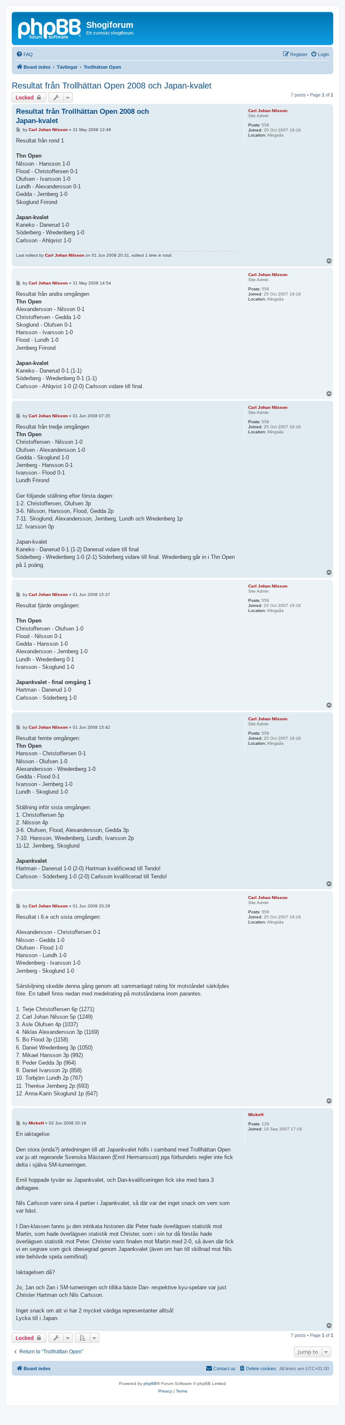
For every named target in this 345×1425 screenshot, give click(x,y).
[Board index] (50, 27)
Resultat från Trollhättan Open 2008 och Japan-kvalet (112, 85)
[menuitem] (24, 54)
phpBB (150, 1383)
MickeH (255, 1114)
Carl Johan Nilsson (267, 110)
